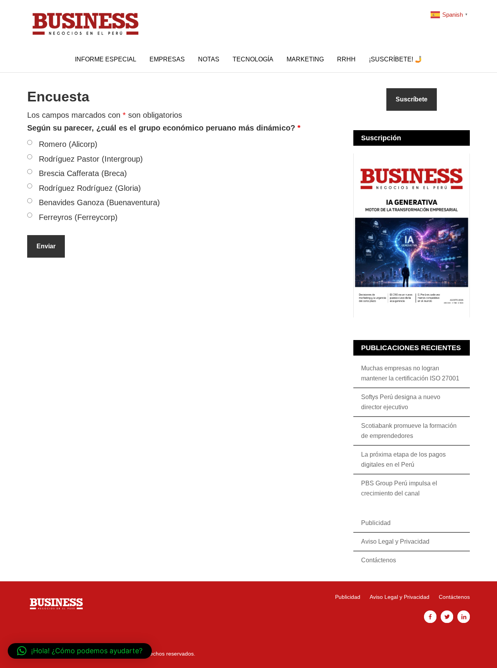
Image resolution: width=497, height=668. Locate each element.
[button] (80, 651)
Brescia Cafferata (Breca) (83, 173)
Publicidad (376, 523)
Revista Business (85, 23)
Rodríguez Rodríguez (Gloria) (90, 188)
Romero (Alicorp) (68, 144)
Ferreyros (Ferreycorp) (78, 217)
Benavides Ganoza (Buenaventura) (99, 202)
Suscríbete (411, 99)
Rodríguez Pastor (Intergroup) (91, 159)
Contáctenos (378, 560)
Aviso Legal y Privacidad (395, 541)
